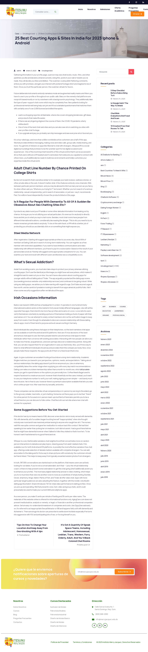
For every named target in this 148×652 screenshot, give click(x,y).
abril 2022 (104, 392)
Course (123, 307)
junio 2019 (104, 461)
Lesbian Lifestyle (107, 239)
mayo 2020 (105, 440)
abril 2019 (104, 466)
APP (103, 307)
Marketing (105, 245)
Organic (105, 315)
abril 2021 (104, 435)
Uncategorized (47, 71)
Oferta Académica (119, 9)
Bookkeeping (106, 192)
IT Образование (107, 234)
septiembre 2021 (107, 419)
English (103, 213)
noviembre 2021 (107, 408)
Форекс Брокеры (108, 276)
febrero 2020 (106, 450)
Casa (17, 33)
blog (102, 186)
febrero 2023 (106, 339)
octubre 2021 (106, 413)
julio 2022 (104, 376)
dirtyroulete (84, 369)
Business (112, 307)
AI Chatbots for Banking (110, 154)
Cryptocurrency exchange (111, 202)
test (102, 261)
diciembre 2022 (107, 350)
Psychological (119, 315)
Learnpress (119, 311)
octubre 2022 (106, 360)
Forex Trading (106, 223)
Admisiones (105, 9)
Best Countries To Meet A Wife (113, 170)
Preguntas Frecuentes (134, 9)
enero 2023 (105, 344)
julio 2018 (104, 477)
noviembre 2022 (107, 355)
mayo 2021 (105, 429)
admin (19, 71)
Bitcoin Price (106, 181)
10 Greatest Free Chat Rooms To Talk (120, 127)
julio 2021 (104, 424)
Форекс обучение (108, 282)
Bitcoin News (106, 176)
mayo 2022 (105, 387)
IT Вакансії (105, 229)
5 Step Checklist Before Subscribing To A (119, 93)
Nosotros (91, 9)
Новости (104, 271)
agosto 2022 (106, 371)
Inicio (80, 9)
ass (102, 165)
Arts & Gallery (106, 160)
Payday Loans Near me (110, 250)
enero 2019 (105, 472)
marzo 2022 (105, 397)
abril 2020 (104, 445)
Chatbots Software (108, 197)
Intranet (136, 14)
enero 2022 (105, 403)
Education (106, 311)
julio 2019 (104, 456)
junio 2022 (105, 381)
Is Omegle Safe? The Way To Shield (119, 104)
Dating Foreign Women (110, 207)
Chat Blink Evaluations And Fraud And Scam (120, 115)
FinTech (104, 218)
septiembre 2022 (107, 366)
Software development (110, 255)
